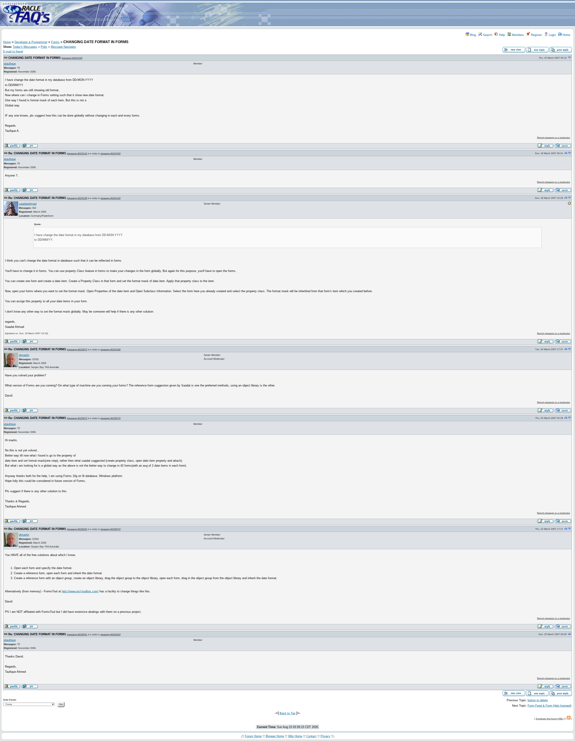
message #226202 (77, 529)
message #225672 (77, 349)
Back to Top (287, 713)
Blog (472, 35)
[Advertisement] (314, 14)
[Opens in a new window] (569, 204)
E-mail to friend (13, 51)
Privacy (325, 736)
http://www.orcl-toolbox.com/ (80, 591)
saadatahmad (27, 203)
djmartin (24, 355)
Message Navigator (63, 47)
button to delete (538, 700)
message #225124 (77, 153)
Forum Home (253, 736)
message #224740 (72, 58)
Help (501, 35)
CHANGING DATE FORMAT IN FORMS (34, 58)
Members (517, 35)
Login (552, 35)
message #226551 (77, 634)
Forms (55, 42)
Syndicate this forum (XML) (550, 718)
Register (536, 35)
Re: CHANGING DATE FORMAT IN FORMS (37, 153)
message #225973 (77, 418)
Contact (311, 736)
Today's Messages (25, 47)
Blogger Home (275, 736)
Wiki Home (295, 736)
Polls (44, 47)
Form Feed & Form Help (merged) (549, 705)
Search (487, 35)
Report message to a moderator (553, 137)
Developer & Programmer (31, 42)
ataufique (10, 63)
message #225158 (77, 198)
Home (566, 35)
